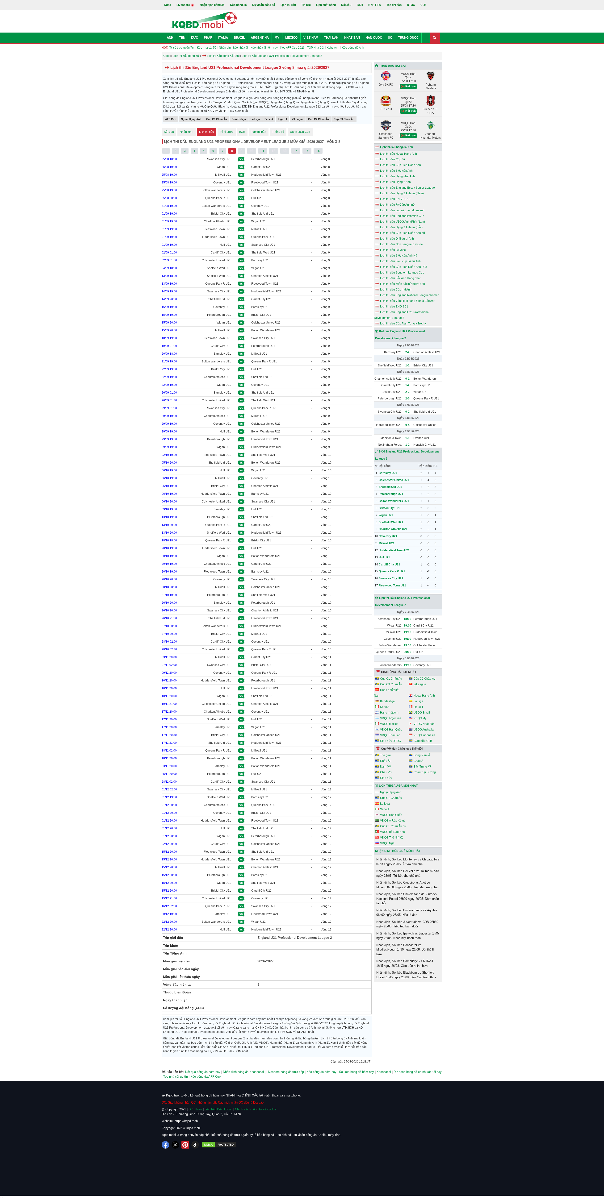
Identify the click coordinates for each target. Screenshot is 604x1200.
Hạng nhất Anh (389, 712)
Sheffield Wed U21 (263, 252)
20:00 (407, 652)
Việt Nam (310, 37)
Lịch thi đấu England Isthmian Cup (402, 216)
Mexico (291, 37)
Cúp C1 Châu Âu (216, 119)
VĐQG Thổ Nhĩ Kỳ (391, 837)
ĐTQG (411, 5)
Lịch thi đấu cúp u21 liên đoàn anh (402, 210)
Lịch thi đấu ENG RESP (395, 199)
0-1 (407, 378)
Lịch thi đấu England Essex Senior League (407, 187)
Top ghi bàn (394, 5)
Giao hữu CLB (423, 741)
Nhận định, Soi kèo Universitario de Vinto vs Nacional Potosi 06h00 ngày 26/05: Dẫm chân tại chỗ (407, 898)
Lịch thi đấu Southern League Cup (402, 272)
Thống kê (278, 131)
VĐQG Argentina (390, 718)
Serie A (268, 119)
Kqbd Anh (333, 47)
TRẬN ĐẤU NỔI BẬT (393, 65)
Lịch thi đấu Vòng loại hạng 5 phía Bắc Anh (407, 301)
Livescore (183, 5)
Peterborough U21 (263, 159)
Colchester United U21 (266, 190)
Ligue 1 (282, 119)
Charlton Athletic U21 (217, 221)
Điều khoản (224, 1109)
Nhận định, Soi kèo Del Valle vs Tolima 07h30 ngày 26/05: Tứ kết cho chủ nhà (407, 873)
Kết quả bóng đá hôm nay (202, 1072)
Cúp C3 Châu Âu (344, 119)
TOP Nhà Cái (315, 47)
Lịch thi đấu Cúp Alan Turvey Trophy (403, 323)
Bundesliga (239, 119)
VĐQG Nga (387, 843)
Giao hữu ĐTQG (390, 741)
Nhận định (186, 131)
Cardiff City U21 (261, 167)
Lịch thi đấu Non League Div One (401, 244)
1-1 (407, 365)
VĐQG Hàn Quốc (391, 729)
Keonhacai (384, 1072)
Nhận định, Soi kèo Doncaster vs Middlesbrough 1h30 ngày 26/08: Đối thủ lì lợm (405, 949)
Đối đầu (346, 5)
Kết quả (169, 131)
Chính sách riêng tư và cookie (255, 1109)
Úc (390, 37)
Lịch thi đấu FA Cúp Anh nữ (397, 204)
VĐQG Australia (424, 729)
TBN (182, 37)
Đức (194, 37)
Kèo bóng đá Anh (353, 47)
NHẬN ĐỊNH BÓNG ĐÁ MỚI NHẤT (397, 851)
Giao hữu (386, 778)
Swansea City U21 (219, 159)
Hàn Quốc (374, 37)
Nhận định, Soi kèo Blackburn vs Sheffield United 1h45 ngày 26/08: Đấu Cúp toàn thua (406, 975)
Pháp (208, 37)
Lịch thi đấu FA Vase (393, 250)
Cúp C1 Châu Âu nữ (393, 826)
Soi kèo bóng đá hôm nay (356, 1072)
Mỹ (277, 37)
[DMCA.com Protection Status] (219, 1145)
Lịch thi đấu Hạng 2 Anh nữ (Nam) (402, 193)
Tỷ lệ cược (226, 131)
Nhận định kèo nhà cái (233, 47)
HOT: (165, 47)
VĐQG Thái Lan (390, 735)
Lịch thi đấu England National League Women (409, 295)
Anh (170, 37)
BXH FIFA (374, 5)
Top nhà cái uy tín (175, 1076)
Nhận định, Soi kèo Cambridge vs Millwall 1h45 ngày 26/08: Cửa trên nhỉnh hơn (404, 963)
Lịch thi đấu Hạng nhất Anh (397, 176)
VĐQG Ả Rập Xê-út (392, 820)
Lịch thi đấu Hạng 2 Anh (395, 182)
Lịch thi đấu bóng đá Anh (396, 147)
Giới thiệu (195, 1109)
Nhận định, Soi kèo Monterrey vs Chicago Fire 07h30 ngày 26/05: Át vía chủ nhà (407, 862)
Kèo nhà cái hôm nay (264, 47)
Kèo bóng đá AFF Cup (205, 1076)
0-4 (407, 425)
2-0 (407, 398)
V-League (297, 119)
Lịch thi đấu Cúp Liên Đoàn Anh (400, 165)
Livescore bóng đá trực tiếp (285, 1072)
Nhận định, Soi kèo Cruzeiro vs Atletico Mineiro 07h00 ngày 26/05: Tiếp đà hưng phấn (407, 885)
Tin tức (306, 5)
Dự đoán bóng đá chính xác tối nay (418, 1072)
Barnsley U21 (260, 260)
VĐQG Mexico (389, 724)
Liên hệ (209, 1109)
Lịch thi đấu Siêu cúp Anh (396, 170)
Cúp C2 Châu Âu (318, 119)
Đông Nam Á (422, 755)
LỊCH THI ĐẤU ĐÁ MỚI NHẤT (398, 785)
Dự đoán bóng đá (263, 5)
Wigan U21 (224, 167)
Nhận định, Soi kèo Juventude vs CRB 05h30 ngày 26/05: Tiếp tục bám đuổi (407, 924)
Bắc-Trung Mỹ (423, 766)
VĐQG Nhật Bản (424, 724)
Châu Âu (385, 761)
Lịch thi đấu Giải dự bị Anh (397, 238)
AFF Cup (170, 119)
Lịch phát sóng (326, 5)
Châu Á (418, 761)
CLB (423, 5)
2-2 (407, 352)
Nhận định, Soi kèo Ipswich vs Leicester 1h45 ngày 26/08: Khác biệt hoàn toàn (407, 936)
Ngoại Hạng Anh (191, 119)
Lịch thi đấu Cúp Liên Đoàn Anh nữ (402, 233)
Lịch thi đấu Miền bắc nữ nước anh (402, 284)
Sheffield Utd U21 (262, 213)
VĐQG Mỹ (420, 718)
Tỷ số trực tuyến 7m (181, 47)
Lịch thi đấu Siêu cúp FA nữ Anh (400, 261)
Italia (223, 37)
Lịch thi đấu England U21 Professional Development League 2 (401, 315)
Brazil (239, 37)
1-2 (407, 385)
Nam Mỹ (385, 766)
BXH (360, 5)
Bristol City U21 (221, 213)
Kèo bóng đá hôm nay (321, 1072)
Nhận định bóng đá (212, 5)
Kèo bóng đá (238, 5)
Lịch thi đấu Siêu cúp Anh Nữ (398, 255)
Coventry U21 (222, 182)
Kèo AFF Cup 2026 (292, 47)
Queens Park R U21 (218, 198)
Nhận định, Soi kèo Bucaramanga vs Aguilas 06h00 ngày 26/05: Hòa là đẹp (406, 913)
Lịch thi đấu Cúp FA (392, 159)
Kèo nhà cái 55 (206, 47)
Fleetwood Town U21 (264, 182)
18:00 (407, 619)
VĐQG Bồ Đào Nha (392, 832)
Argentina (260, 37)
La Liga (255, 119)
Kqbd (167, 5)
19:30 (407, 645)
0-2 (407, 411)
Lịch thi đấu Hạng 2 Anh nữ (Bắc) (401, 227)
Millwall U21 (223, 174)
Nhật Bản (352, 37)
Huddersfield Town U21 (266, 174)
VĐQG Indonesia (424, 735)
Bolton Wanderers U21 (216, 190)
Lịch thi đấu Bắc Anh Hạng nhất (400, 278)
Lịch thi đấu (288, 5)
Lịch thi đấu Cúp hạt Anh (395, 289)
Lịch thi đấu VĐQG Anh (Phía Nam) (402, 221)
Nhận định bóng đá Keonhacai (243, 1072)
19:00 (407, 625)
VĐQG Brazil (422, 712)
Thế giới (385, 755)
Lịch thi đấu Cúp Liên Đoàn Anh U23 (403, 267)
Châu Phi (386, 772)
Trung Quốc (408, 37)
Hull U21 (257, 198)
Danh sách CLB (300, 131)
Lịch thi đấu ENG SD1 (394, 306)
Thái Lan (331, 37)
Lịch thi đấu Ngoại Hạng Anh (398, 153)
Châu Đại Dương (425, 772)
